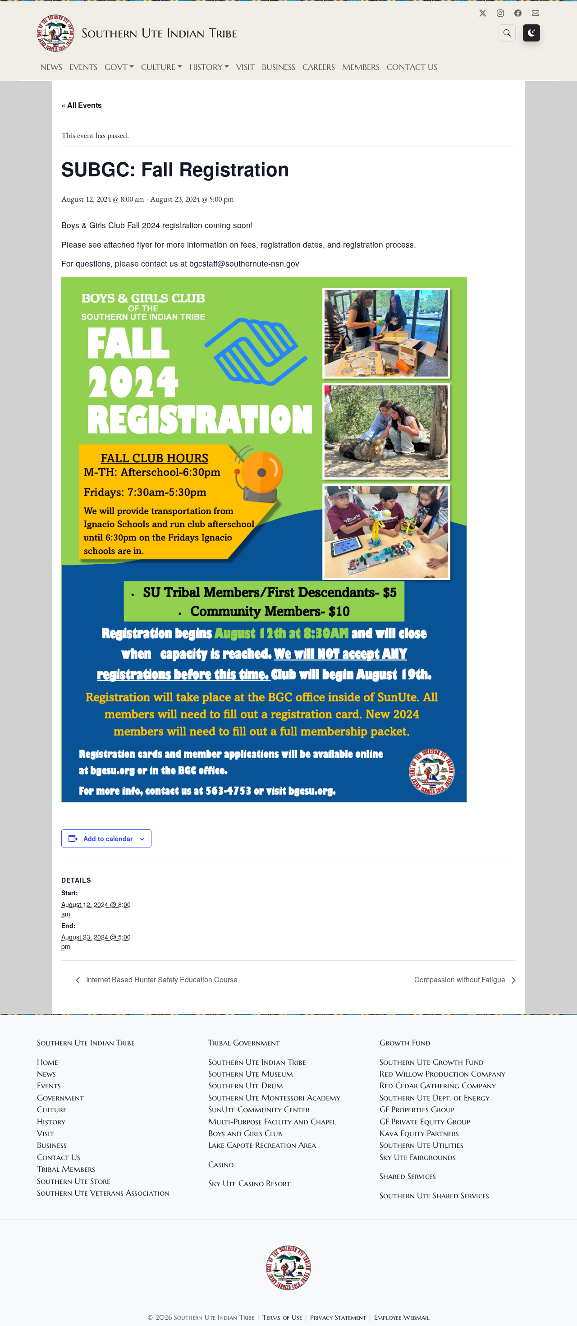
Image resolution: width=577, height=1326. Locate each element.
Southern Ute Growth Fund (432, 1062)
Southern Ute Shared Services (434, 1196)
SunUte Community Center (259, 1109)
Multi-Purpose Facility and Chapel (272, 1122)
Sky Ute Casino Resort (249, 1183)
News (51, 67)
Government (60, 1098)
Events (83, 67)
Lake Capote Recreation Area (262, 1145)
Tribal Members (66, 1169)
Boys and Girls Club (245, 1133)
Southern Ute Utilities (421, 1145)
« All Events (81, 105)
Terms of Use (282, 1317)
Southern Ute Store (73, 1181)
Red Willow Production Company (442, 1074)
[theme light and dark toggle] (531, 32)
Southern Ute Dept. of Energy (435, 1098)
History (51, 1122)
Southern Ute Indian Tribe (257, 1062)
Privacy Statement (338, 1317)
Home (47, 1062)
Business (278, 67)
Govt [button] (116, 67)
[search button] (507, 33)
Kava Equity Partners (419, 1133)
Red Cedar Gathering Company (438, 1086)
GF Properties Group (417, 1109)
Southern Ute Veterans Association (103, 1193)
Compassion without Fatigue (460, 979)
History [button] (206, 67)
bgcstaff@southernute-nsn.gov (244, 263)
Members (361, 67)
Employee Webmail (402, 1317)
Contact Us (412, 67)
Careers (318, 67)
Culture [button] (158, 67)
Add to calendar (108, 838)
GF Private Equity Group (425, 1122)
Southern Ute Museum (250, 1074)
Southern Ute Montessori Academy (274, 1098)
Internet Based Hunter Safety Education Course (161, 979)
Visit (245, 67)
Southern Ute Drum (245, 1086)
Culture (52, 1109)
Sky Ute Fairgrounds (418, 1157)
